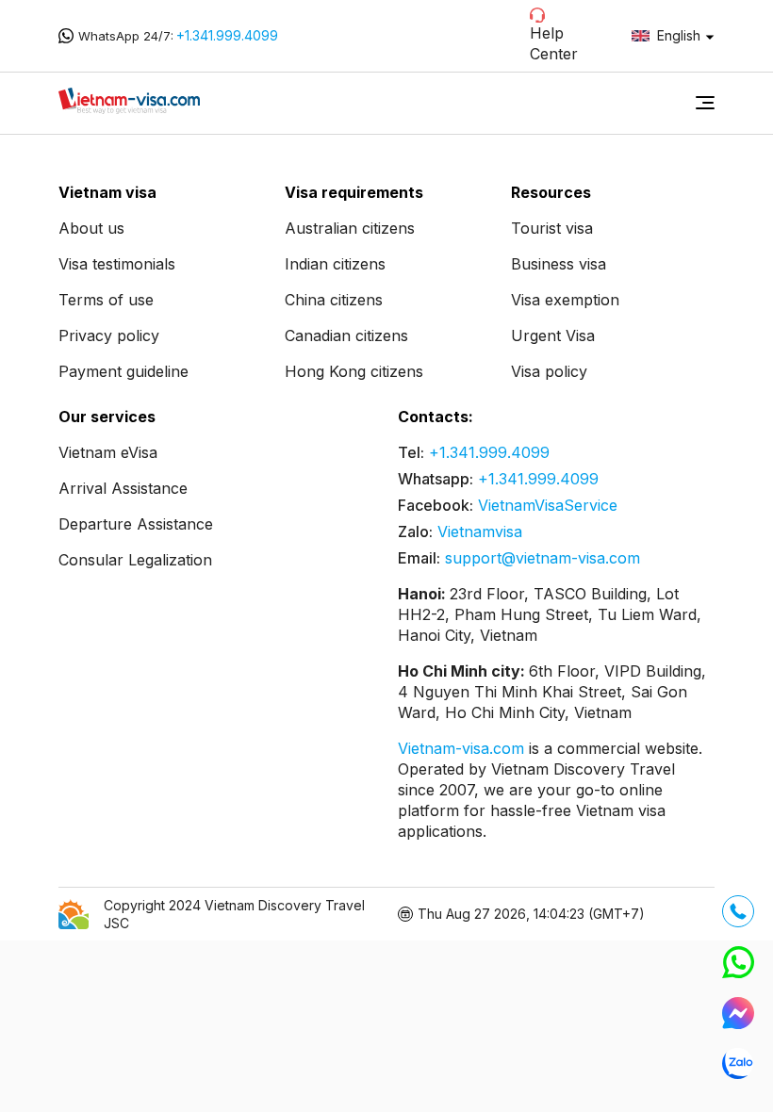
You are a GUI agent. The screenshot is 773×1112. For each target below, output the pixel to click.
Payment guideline (123, 371)
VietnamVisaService (547, 505)
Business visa (558, 263)
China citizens (334, 299)
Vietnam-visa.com (463, 748)
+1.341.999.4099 (227, 35)
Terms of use (106, 299)
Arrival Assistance (123, 488)
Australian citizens (350, 228)
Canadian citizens (346, 335)
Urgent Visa (553, 335)
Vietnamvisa (479, 531)
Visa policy (549, 371)
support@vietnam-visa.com (542, 557)
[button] (705, 102)
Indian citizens (335, 263)
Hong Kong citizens (354, 371)
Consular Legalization (135, 559)
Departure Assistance (135, 524)
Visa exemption (565, 299)
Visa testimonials (116, 263)
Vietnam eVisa (107, 452)
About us (91, 228)
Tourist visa (552, 228)
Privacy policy (108, 335)
